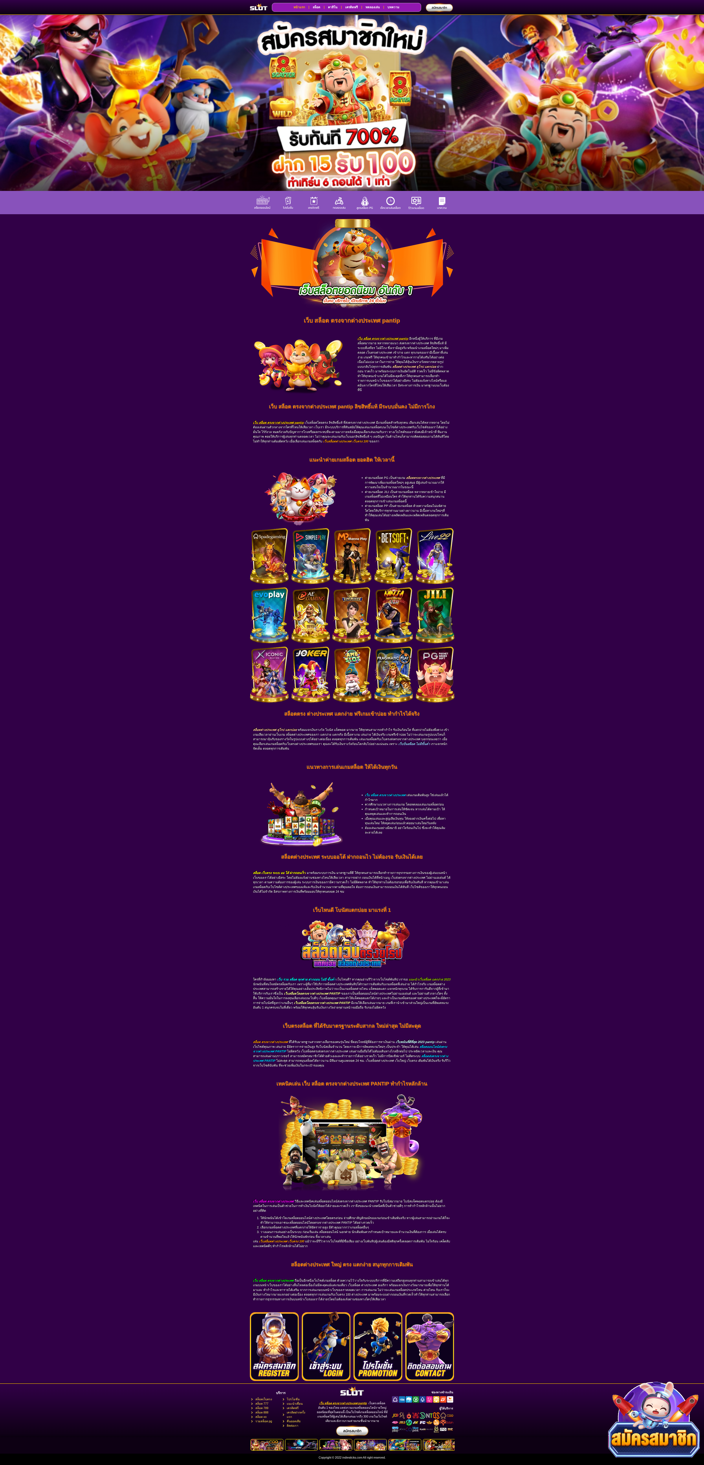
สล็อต (316, 7)
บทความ (393, 7)
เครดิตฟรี (351, 7)
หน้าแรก (299, 7)
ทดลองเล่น (373, 7)
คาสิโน (333, 7)
